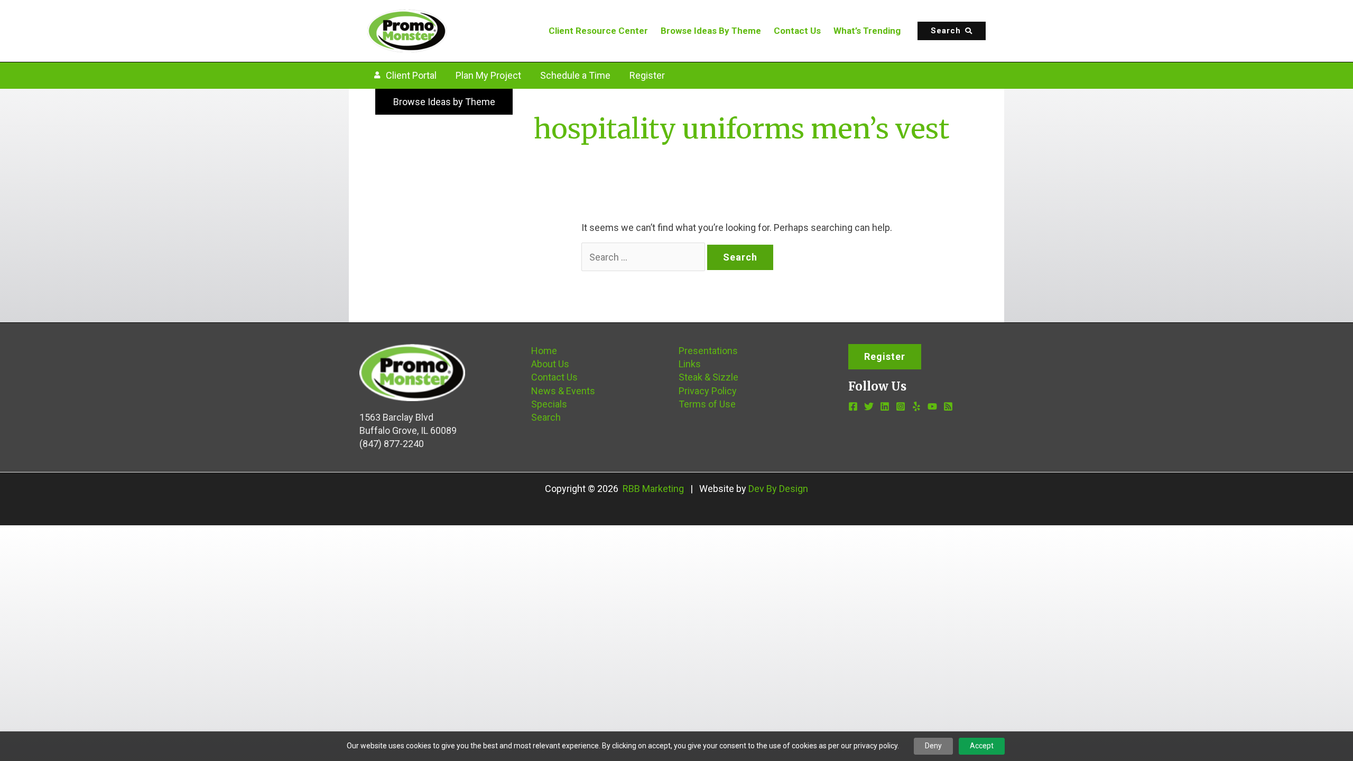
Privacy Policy (708, 390)
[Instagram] (900, 406)
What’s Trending (867, 30)
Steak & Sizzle (708, 377)
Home (544, 350)
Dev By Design (778, 488)
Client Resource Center (598, 30)
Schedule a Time (575, 75)
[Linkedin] (884, 406)
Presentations (708, 350)
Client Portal (411, 75)
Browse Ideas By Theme (711, 30)
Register (647, 75)
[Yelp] (916, 406)
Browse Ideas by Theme (444, 101)
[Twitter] (869, 406)
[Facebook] (853, 406)
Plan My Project (488, 75)
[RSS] (948, 406)
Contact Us (797, 30)
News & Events (563, 390)
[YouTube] (932, 406)
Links (690, 363)
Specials (549, 404)
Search (546, 417)
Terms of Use (707, 404)
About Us (550, 363)
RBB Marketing (653, 488)
